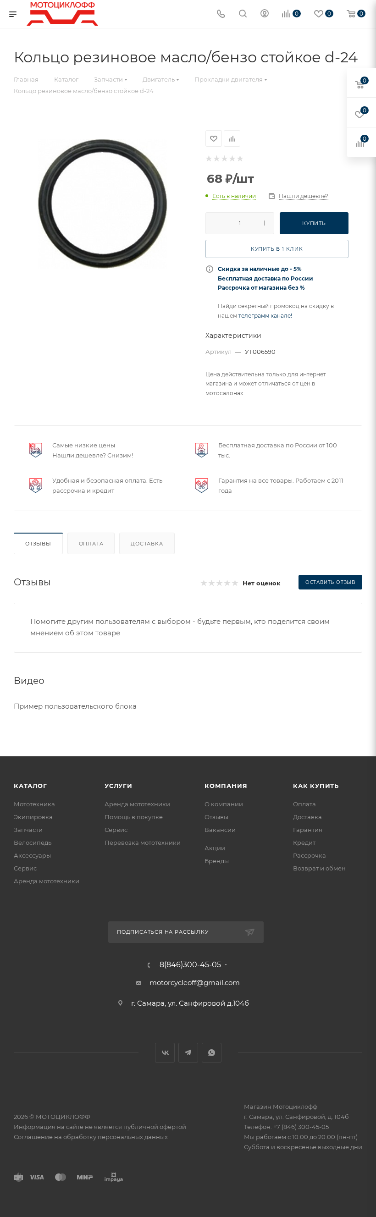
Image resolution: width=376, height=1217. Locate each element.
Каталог (30, 785)
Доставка (147, 543)
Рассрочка (309, 855)
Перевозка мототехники (143, 842)
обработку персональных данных (115, 1136)
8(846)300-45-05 (190, 965)
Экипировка (33, 817)
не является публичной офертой (135, 1126)
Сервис (25, 868)
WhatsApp (211, 1053)
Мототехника (34, 804)
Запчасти (28, 829)
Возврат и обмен (319, 868)
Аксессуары (32, 855)
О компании (224, 804)
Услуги (119, 785)
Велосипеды (33, 842)
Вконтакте (165, 1053)
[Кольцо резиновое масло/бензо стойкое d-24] (103, 203)
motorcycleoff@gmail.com (194, 982)
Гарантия (307, 829)
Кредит (304, 842)
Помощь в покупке (134, 817)
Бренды (217, 861)
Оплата (91, 543)
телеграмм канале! (265, 315)
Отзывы (38, 543)
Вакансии (220, 829)
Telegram (188, 1053)
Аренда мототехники (46, 881)
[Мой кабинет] (264, 14)
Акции (215, 848)
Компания (226, 785)
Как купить (316, 785)
